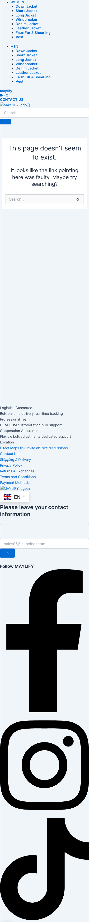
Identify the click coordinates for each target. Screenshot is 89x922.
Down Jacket (26, 6)
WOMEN (17, 2)
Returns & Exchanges (17, 471)
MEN (14, 46)
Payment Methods (15, 482)
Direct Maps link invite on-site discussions (34, 448)
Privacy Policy (11, 465)
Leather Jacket (28, 28)
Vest (19, 37)
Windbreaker (26, 19)
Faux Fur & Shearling (33, 33)
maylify (6, 91)
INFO (4, 95)
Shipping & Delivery (15, 460)
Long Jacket (26, 15)
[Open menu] (7, 461)
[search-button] (5, 121)
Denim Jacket (27, 24)
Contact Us (9, 454)
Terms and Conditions (18, 477)
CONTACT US (11, 99)
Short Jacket (26, 11)
